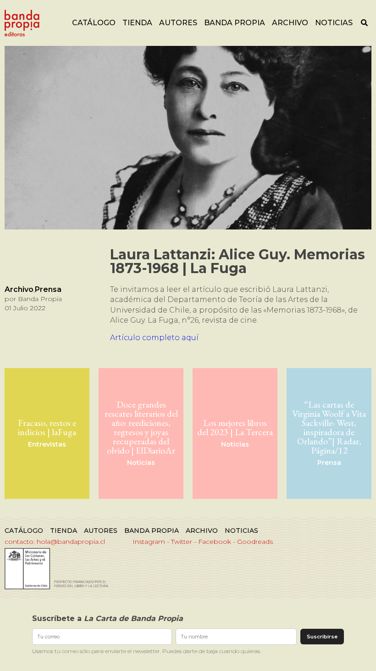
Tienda (137, 22)
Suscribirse (322, 636)
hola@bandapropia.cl (71, 541)
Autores (178, 22)
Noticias (334, 22)
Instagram (149, 541)
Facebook (214, 541)
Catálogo (94, 22)
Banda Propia (234, 22)
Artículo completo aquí (154, 337)
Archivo (290, 22)
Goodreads (255, 541)
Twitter (181, 541)
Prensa (48, 289)
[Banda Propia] (22, 23)
